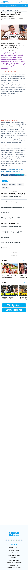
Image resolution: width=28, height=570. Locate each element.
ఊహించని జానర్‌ (14, 212)
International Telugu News (14, 563)
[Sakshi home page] (14, 534)
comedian (4, 184)
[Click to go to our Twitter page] (11, 540)
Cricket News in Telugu (14, 555)
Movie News (5, 187)
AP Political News (14, 548)
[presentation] (3, 269)
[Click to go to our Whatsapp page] (9, 540)
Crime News (14, 558)
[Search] (19, 2)
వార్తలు (6, 6)
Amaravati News (14, 550)
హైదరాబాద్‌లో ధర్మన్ (14, 248)
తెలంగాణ (17, 6)
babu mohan (12, 184)
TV (24, 2)
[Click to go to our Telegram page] (19, 540)
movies (16, 10)
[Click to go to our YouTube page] (17, 540)
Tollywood (20, 184)
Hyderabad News (14, 560)
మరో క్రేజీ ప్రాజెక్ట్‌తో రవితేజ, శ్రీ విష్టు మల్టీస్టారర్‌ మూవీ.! (14, 207)
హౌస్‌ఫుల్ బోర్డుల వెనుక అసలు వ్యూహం (13, 202)
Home (2, 10)
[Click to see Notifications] (26, 2)
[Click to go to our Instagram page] (14, 540)
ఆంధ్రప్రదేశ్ (12, 6)
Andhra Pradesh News (14, 553)
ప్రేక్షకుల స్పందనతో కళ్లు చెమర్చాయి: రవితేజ (13, 218)
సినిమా (22, 6)
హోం (3, 6)
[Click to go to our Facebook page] (6, 540)
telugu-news (9, 10)
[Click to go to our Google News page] (22, 540)
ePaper (16, 2)
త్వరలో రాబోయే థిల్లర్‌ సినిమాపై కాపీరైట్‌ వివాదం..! (14, 196)
